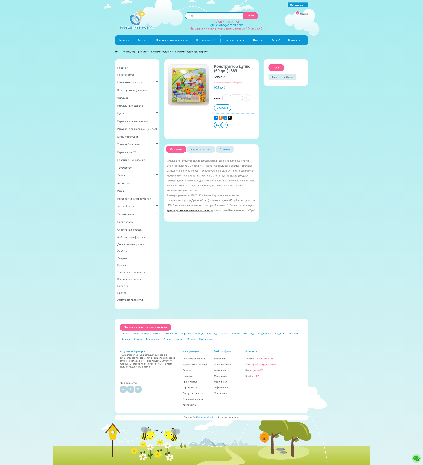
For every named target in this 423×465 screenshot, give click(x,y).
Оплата (187, 370)
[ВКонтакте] (216, 118)
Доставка (188, 376)
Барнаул (199, 334)
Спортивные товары (137, 229)
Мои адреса (220, 376)
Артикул (218, 77)
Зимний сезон (137, 206)
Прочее (121, 292)
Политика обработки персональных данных (195, 361)
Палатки (122, 286)
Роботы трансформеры (131, 237)
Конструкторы (137, 74)
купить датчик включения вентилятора (190, 210)
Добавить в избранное (224, 125)
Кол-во (217, 98)
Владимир (279, 334)
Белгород (212, 334)
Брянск (224, 334)
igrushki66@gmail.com (264, 364)
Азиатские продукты (137, 299)
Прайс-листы (190, 381)
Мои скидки (220, 393)
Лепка (137, 175)
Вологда (125, 339)
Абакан (156, 334)
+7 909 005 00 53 (226, 22)
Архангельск (170, 334)
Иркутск (191, 339)
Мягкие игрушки (137, 136)
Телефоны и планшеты (131, 272)
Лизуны (122, 258)
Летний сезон (137, 213)
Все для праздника (129, 279)
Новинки (122, 67)
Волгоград (294, 334)
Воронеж (138, 339)
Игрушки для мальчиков (137, 120)
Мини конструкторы (137, 82)
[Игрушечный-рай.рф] (137, 20)
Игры (137, 190)
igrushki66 (257, 370)
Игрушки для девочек (137, 105)
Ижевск (180, 339)
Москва (125, 334)
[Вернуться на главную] (116, 51)
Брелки (121, 265)
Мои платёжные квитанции (222, 367)
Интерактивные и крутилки (137, 198)
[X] (230, 118)
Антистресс (137, 182)
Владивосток (264, 334)
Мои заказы (220, 358)
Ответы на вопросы (193, 399)
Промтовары (137, 221)
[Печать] (217, 125)
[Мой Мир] (225, 118)
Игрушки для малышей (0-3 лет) (137, 128)
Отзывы (225, 149)
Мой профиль (222, 351)
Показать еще (206, 339)
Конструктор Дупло (282, 77)
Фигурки (137, 97)
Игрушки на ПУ (137, 151)
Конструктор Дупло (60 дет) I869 (191, 51)
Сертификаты (190, 387)
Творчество (137, 167)
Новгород (249, 334)
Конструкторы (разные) (137, 89)
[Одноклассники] (221, 118)
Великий (235, 334)
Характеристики (201, 149)
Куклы (137, 113)
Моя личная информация (221, 384)
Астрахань (186, 334)
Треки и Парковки (137, 144)
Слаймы (122, 251)
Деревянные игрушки (130, 244)
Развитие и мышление (137, 159)
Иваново (167, 339)
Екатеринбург (153, 339)
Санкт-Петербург (141, 334)
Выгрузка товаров (193, 393)
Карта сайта (189, 404)
